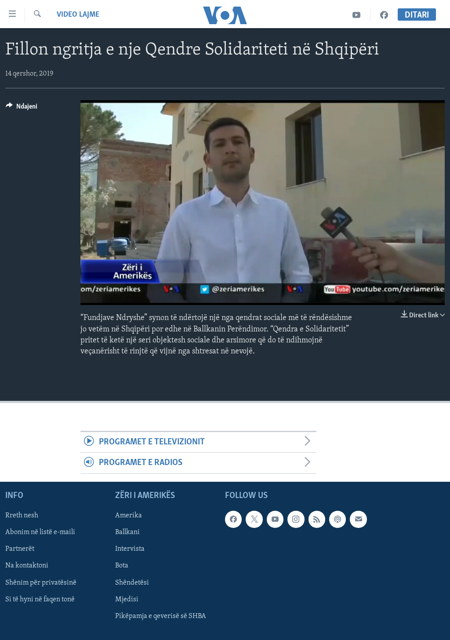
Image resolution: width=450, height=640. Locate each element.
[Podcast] (337, 519)
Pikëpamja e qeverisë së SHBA (160, 615)
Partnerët (19, 549)
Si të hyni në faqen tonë (40, 599)
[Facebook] (384, 15)
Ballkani (127, 532)
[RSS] (316, 519)
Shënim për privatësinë (40, 582)
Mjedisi (126, 599)
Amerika (128, 515)
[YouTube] (356, 15)
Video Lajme (78, 15)
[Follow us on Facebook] (233, 519)
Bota (121, 565)
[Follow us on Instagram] (295, 519)
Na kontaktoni (26, 565)
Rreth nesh (21, 515)
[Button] (21, 108)
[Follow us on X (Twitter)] (254, 519)
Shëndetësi (132, 582)
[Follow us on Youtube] (275, 519)
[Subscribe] (358, 519)
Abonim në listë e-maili (40, 532)
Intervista (130, 549)
